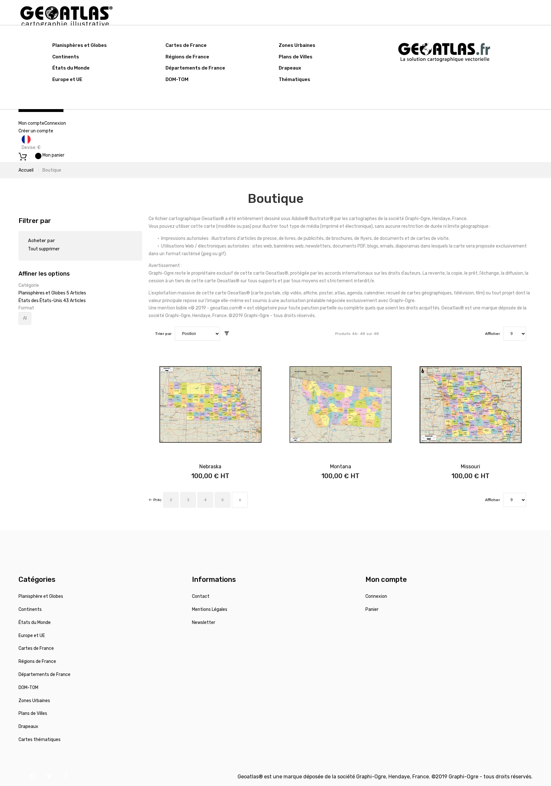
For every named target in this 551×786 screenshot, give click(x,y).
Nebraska (210, 466)
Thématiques (294, 79)
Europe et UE (67, 79)
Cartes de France (186, 45)
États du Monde (71, 68)
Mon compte (31, 123)
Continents (65, 57)
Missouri (470, 466)
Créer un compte (35, 131)
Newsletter (203, 622)
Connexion (55, 123)
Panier (371, 609)
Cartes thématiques (39, 739)
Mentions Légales (209, 609)
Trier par (163, 333)
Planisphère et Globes (40, 596)
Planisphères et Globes (79, 45)
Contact (200, 596)
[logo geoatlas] (66, 3)
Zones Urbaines (297, 45)
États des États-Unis (40, 300)
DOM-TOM (176, 79)
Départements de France (195, 68)
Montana (340, 466)
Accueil (25, 170)
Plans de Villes (295, 57)
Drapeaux (290, 68)
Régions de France (187, 57)
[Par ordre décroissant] (226, 333)
